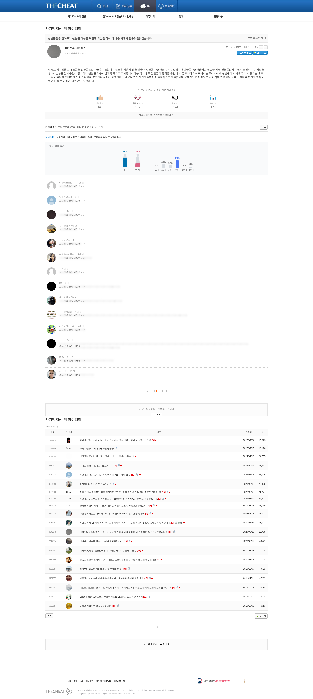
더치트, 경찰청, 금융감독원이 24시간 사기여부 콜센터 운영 (110, 550)
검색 (102, 6)
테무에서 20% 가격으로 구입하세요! (156, 115)
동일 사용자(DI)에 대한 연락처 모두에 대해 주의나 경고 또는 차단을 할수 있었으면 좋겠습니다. (127, 523)
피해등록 (123, 6)
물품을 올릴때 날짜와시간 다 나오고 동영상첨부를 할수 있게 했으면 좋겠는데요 (119, 559)
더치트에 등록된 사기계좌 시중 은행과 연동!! (103, 569)
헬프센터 (167, 6)
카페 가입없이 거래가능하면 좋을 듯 (97, 448)
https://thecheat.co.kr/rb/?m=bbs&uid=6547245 (81, 127)
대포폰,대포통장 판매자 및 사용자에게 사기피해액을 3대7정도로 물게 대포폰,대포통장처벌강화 (127, 587)
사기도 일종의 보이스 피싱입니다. (98, 465)
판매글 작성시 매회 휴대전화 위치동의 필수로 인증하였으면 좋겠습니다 (116, 505)
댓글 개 (50, 137)
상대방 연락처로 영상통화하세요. (98, 606)
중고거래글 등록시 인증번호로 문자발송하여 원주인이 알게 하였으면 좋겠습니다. (120, 499)
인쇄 (249, 47)
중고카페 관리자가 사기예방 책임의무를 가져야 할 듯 (107, 475)
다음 (156, 626)
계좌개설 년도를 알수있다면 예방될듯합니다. (104, 541)
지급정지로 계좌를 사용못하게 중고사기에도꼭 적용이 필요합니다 (114, 578)
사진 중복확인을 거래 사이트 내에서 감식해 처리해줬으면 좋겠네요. (114, 513)
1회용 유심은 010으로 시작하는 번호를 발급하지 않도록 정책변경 (113, 597)
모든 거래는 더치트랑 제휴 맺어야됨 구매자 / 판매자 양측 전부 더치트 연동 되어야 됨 (123, 492)
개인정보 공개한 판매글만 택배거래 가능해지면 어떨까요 (107, 456)
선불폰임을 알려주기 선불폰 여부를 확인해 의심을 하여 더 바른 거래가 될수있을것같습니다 (126, 532)
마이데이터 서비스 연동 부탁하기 (96, 484)
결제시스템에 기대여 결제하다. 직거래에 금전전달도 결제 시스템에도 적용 (117, 440)
